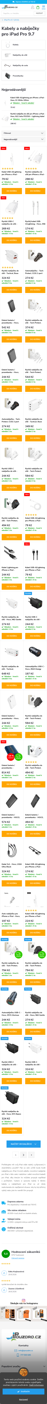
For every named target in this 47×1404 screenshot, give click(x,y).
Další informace (36, 1385)
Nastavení (23, 1399)
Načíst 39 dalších (21, 1144)
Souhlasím (25, 1391)
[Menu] (43, 7)
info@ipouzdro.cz (25, 1350)
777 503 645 (25, 1355)
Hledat (39, 13)
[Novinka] (35, 603)
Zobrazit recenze (17, 1258)
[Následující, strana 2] (23, 1155)
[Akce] (12, 157)
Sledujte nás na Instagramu (24, 1303)
